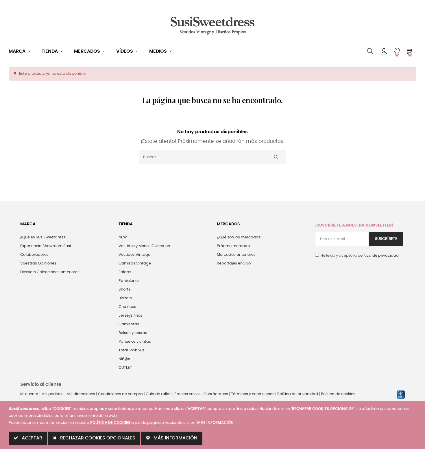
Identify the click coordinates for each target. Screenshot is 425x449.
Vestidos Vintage (134, 255)
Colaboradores (34, 255)
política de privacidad (378, 256)
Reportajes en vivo (234, 263)
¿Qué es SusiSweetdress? (43, 237)
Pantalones (129, 281)
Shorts (124, 289)
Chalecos (127, 307)
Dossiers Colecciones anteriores (50, 272)
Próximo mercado (233, 246)
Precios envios (187, 394)
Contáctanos (216, 394)
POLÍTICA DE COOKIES (110, 423)
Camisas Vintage (135, 263)
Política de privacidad (297, 394)
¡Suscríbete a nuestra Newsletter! (354, 225)
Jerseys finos (130, 315)
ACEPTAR (31, 438)
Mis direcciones (80, 394)
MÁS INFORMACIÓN (174, 438)
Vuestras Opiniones (38, 263)
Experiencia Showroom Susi (45, 246)
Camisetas (129, 324)
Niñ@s (124, 359)
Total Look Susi (132, 350)
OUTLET (125, 368)
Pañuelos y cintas (135, 342)
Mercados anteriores (236, 255)
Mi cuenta (29, 394)
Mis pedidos (52, 394)
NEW (123, 237)
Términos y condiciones (252, 394)
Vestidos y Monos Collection (144, 246)
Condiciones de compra (120, 394)
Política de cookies (338, 394)
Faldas (125, 272)
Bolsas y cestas (133, 333)
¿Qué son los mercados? (239, 237)
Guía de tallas (158, 394)
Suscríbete (386, 239)
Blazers (125, 298)
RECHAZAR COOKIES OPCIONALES (97, 438)
